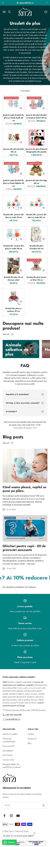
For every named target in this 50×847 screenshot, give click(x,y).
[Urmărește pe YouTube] (18, 815)
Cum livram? (8, 755)
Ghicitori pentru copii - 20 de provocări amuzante (24, 548)
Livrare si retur (8, 759)
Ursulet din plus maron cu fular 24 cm (36, 278)
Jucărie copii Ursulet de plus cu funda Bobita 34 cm (13, 183)
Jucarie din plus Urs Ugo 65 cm (36, 181)
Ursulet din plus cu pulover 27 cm (13, 309)
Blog (29, 743)
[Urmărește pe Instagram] (11, 815)
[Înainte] (46, 2)
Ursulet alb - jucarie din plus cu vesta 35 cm (13, 247)
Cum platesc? (8, 750)
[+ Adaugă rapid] (21, 108)
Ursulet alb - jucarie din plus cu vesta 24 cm (36, 216)
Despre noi (32, 738)
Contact (31, 734)
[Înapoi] (3, 2)
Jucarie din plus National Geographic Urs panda (36, 150)
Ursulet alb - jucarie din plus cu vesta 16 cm (13, 216)
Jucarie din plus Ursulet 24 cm (13, 150)
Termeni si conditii (10, 734)
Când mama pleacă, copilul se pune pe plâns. (24, 489)
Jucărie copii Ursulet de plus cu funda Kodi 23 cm (13, 118)
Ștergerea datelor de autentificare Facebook (12, 765)
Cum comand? (8, 746)
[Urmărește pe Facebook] (4, 815)
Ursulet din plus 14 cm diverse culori (13, 278)
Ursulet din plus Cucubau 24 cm (36, 247)
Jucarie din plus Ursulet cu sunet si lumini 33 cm (36, 116)
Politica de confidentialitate (9, 740)
